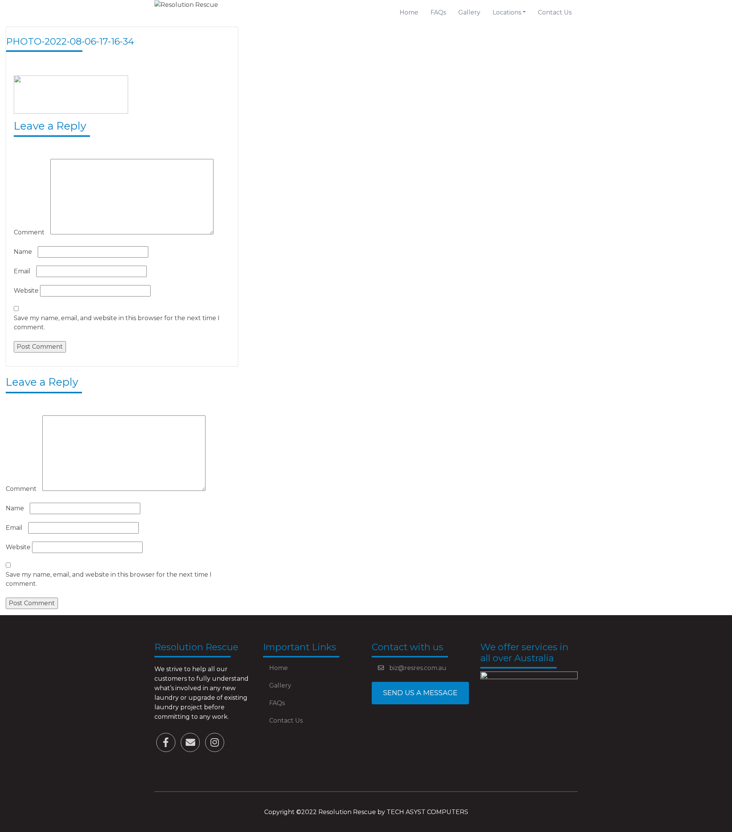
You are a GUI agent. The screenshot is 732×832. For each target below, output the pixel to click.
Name (25, 251)
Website (26, 290)
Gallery (469, 12)
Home (409, 12)
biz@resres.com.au (417, 668)
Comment (31, 232)
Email (24, 271)
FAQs (438, 12)
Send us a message (420, 693)
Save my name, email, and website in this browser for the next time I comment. (117, 322)
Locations (507, 12)
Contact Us (554, 12)
